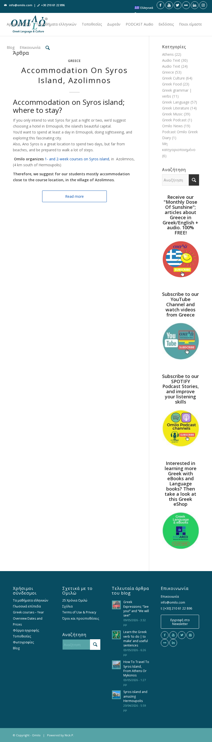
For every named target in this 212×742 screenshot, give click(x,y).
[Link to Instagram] (203, 5)
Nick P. (69, 735)
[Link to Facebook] (160, 5)
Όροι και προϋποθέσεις (80, 618)
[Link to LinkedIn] (195, 5)
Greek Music (172, 114)
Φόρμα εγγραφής (26, 630)
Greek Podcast (174, 119)
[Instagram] (190, 635)
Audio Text (171, 60)
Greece (74, 61)
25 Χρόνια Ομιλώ (74, 600)
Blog (16, 648)
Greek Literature (175, 108)
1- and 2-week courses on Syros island (77, 158)
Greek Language (176, 102)
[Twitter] (182, 635)
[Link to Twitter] (177, 5)
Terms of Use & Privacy (79, 612)
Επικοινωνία (170, 596)
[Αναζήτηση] (47, 47)
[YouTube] (173, 635)
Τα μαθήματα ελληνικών (30, 600)
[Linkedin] (173, 643)
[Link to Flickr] (186, 5)
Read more (74, 196)
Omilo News (172, 125)
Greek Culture (173, 78)
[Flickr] (165, 643)
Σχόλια (67, 606)
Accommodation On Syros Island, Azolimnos (74, 75)
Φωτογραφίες (23, 642)
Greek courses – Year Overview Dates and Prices (28, 618)
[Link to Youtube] (169, 5)
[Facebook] (165, 635)
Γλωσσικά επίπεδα (27, 606)
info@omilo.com (20, 5)
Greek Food (172, 84)
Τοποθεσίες (22, 636)
